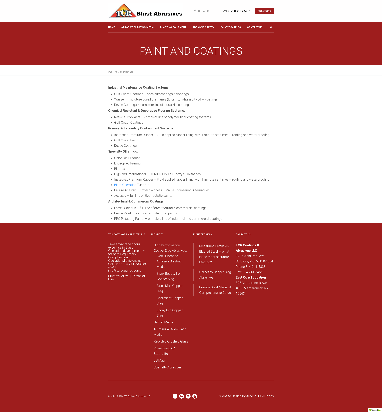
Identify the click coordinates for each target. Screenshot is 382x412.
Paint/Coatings (231, 27)
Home (111, 27)
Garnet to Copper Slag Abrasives (215, 274)
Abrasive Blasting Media (137, 27)
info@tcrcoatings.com (124, 270)
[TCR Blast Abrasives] (145, 11)
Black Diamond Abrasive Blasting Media (169, 261)
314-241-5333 (133, 264)
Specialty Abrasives (168, 367)
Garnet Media (163, 322)
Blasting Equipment (173, 27)
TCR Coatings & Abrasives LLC (137, 396)
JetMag (159, 360)
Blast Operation (125, 185)
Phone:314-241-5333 (250, 267)
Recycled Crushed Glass (171, 341)
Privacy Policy (118, 276)
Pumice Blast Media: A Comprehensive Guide (215, 289)
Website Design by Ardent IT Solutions (246, 396)
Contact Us (254, 27)
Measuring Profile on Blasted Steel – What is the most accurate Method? (214, 254)
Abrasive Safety (203, 27)
